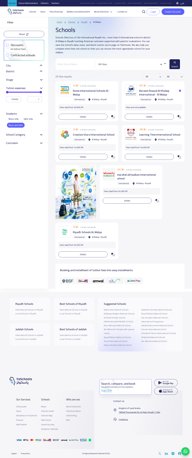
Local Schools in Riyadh (119, 3)
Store (42, 11)
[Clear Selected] (161, 64)
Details (83, 117)
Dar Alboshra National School (154, 341)
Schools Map (46, 415)
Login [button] (153, 11)
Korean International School (153, 329)
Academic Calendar (49, 429)
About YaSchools (73, 406)
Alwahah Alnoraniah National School (157, 325)
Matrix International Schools (116, 310)
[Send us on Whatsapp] (185, 451)
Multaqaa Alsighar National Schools (119, 314)
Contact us (123, 419)
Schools (32, 11)
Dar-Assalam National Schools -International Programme (155, 319)
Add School (46, 420)
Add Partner (21, 424)
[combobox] (131, 64)
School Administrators (28, 3)
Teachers (55, 3)
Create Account (173, 11)
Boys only (14, 119)
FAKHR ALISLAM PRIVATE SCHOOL (119, 321)
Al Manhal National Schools (153, 337)
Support (14, 453)
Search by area (47, 424)
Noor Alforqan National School (117, 325)
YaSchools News (73, 411)
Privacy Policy (25, 453)
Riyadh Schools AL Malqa (87, 232)
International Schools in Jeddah (104, 3)
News (43, 406)
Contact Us (122, 11)
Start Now (106, 390)
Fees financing (56, 11)
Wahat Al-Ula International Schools (156, 310)
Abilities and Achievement (78, 11)
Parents (12, 3)
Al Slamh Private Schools (115, 318)
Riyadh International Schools (151, 3)
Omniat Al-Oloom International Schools (158, 333)
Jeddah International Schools (135, 3)
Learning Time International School (159, 134)
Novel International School (115, 341)
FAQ (68, 420)
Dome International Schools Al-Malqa (91, 92)
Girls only (28, 119)
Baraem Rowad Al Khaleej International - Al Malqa (154, 92)
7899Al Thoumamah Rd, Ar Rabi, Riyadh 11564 (139, 412)
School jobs (21, 406)
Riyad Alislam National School (154, 314)
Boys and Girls (16, 125)
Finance (19, 420)
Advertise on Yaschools (26, 415)
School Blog (71, 415)
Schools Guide (47, 411)
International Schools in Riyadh (87, 3)
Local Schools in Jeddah (165, 3)
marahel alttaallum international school (136, 176)
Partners (45, 3)
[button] (143, 11)
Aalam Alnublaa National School (118, 345)
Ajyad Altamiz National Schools (117, 337)
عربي (182, 3)
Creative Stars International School (93, 134)
